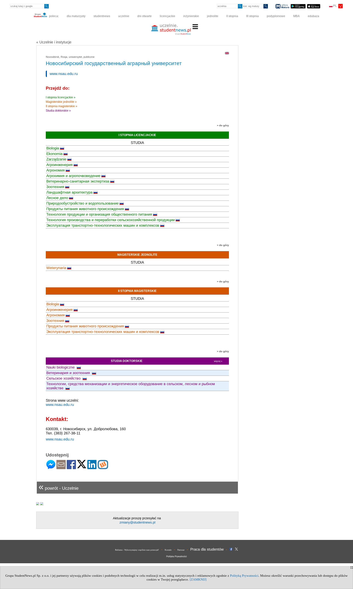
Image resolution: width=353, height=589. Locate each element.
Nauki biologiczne (61, 367)
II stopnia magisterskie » (61, 106)
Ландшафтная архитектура (69, 192)
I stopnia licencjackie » (60, 97)
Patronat (180, 550)
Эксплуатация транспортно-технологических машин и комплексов (102, 225)
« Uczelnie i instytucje (53, 42)
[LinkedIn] (92, 467)
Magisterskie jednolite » (61, 101)
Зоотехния (55, 187)
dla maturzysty (76, 16)
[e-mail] (61, 467)
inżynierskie (191, 16)
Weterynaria (56, 268)
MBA (296, 16)
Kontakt (168, 550)
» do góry (223, 125)
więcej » (218, 361)
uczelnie (123, 16)
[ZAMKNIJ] (198, 579)
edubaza (313, 16)
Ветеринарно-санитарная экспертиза (77, 181)
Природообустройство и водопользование (82, 203)
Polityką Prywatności (244, 575)
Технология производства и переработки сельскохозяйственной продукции (110, 220)
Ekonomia (54, 154)
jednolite (212, 16)
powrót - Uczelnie (59, 487)
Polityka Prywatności (176, 556)
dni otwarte (144, 16)
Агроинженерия (59, 165)
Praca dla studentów (207, 549)
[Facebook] (71, 467)
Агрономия (55, 170)
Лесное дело (57, 198)
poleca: (53, 16)
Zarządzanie (56, 159)
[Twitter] (81, 466)
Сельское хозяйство (64, 378)
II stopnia (232, 16)
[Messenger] (50, 467)
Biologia (52, 148)
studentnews (102, 16)
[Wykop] (103, 467)
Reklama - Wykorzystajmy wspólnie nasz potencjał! (137, 550)
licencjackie (167, 16)
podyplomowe (276, 16)
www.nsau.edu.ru (64, 74)
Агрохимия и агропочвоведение (73, 176)
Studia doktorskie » (58, 110)
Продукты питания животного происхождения (85, 209)
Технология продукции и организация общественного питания (99, 214)
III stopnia (252, 16)
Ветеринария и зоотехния (68, 373)
